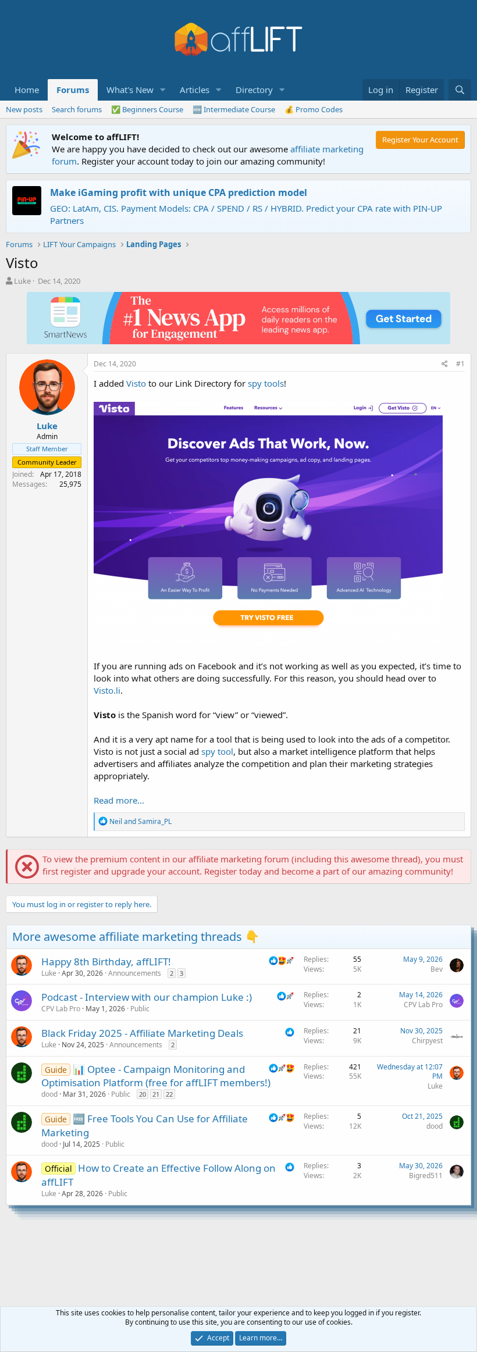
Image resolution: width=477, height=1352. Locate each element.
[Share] (444, 364)
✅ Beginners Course (147, 109)
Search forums (77, 109)
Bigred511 (426, 1175)
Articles (194, 89)
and (140, 821)
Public (139, 1009)
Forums (72, 89)
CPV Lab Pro (60, 1009)
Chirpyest (427, 1041)
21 (155, 1094)
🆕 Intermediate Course (234, 109)
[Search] (459, 90)
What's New (130, 89)
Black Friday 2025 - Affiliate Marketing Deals (142, 1033)
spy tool (217, 751)
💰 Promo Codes (313, 109)
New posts (24, 109)
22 (169, 1094)
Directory (254, 89)
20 (142, 1094)
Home (27, 89)
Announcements (134, 973)
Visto (136, 383)
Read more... (119, 800)
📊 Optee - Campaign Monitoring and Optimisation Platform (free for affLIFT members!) (155, 1076)
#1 (460, 364)
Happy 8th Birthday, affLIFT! (106, 961)
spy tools (266, 383)
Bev (436, 969)
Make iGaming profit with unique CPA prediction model (178, 192)
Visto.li (107, 690)
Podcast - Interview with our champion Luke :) (146, 997)
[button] (163, 90)
